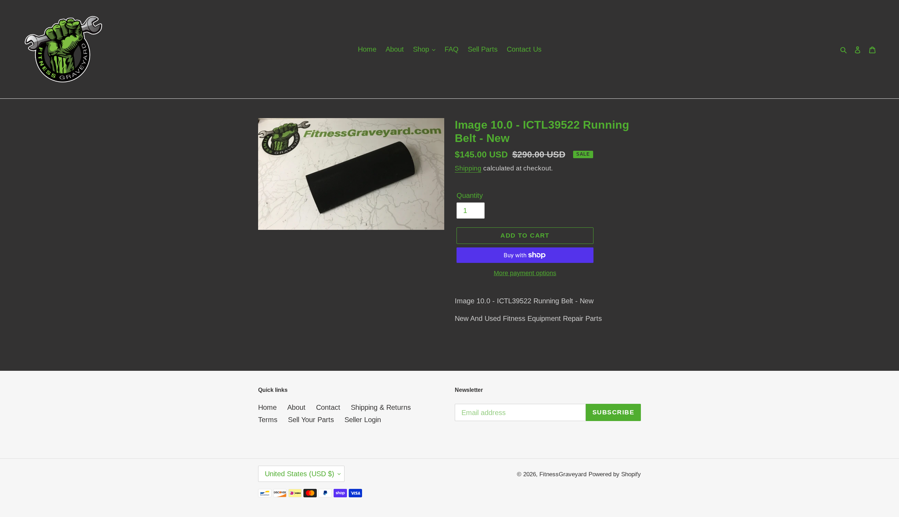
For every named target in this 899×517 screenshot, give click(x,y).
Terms (267, 420)
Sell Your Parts (311, 420)
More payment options (525, 273)
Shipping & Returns (381, 407)
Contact (328, 407)
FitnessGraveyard (562, 474)
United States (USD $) (299, 474)
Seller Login (362, 420)
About (296, 407)
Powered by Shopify (615, 474)
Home (267, 407)
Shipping (468, 168)
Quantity (470, 195)
